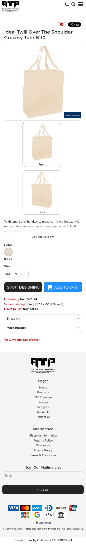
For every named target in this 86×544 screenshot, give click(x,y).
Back (42, 212)
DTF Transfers (43, 397)
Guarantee (43, 445)
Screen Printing (14, 304)
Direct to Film (13, 309)
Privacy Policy (43, 450)
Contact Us (43, 417)
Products (43, 392)
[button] (73, 3)
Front (42, 165)
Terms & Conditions (43, 455)
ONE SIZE (11, 274)
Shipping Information (43, 436)
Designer (43, 407)
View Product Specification (22, 340)
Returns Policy (43, 441)
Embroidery (11, 299)
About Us (43, 412)
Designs (43, 402)
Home (43, 388)
